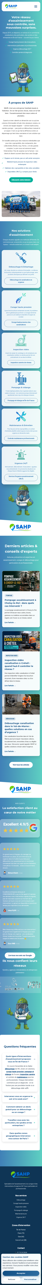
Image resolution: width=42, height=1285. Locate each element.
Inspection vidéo (21, 1207)
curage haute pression (15, 1072)
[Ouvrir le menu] (35, 6)
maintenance (22, 1077)
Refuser (11, 1279)
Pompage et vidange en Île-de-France (21, 400)
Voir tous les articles (21, 765)
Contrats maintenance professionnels (21, 438)
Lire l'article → (10, 622)
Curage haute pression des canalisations (21, 323)
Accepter (21, 1273)
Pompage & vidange (21, 1210)
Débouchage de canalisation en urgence (21, 281)
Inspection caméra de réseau (21, 362)
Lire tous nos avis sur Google (20, 955)
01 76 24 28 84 (22, 1252)
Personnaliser (30, 1279)
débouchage (10, 1069)
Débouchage (21, 1200)
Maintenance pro (21, 1214)
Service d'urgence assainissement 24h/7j (21, 478)
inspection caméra (27, 1074)
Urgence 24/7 (21, 1217)
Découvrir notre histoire (21, 180)
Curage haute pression (21, 1203)
